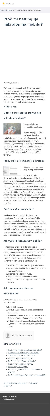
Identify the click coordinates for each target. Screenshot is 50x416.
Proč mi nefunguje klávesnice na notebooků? (26, 375)
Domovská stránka (6, 10)
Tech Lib (9, 4)
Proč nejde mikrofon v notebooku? (22, 361)
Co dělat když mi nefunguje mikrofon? (23, 353)
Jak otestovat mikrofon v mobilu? (21, 356)
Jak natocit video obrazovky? (15, 383)
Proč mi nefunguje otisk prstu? (20, 364)
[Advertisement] (25, 54)
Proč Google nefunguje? (18, 367)
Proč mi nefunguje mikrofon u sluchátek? (25, 350)
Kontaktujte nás (8, 399)
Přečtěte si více (9, 107)
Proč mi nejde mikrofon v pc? (20, 358)
